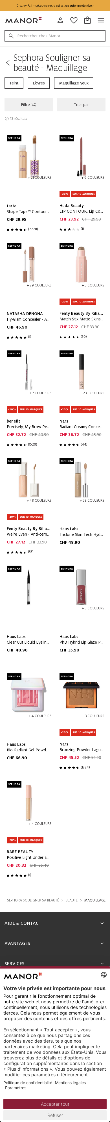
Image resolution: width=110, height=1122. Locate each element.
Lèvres (39, 83)
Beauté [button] (72, 900)
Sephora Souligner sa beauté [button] (33, 900)
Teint (14, 83)
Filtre (25, 104)
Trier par (81, 104)
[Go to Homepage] (24, 20)
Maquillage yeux (74, 83)
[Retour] (8, 63)
